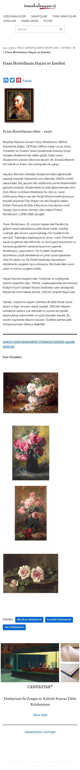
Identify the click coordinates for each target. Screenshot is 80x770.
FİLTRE (48, 20)
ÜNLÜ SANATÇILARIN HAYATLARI (37, 47)
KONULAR (10, 20)
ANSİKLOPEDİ (29, 20)
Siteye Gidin (40, 714)
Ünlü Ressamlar (14, 627)
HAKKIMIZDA (33, 732)
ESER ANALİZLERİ (15, 16)
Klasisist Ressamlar (59, 620)
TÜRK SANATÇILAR (64, 16)
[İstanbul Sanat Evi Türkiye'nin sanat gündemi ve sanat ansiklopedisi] (40, 7)
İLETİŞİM (49, 732)
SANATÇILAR (39, 16)
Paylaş (27, 80)
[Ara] (61, 29)
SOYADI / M (68, 47)
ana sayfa (8, 47)
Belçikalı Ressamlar (29, 620)
